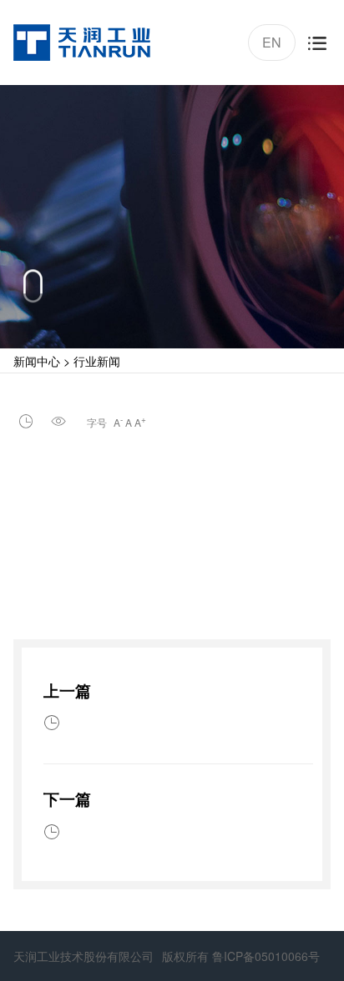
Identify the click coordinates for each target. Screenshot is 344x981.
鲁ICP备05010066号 (266, 956)
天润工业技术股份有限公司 (83, 956)
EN (270, 40)
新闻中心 (36, 361)
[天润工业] (81, 42)
